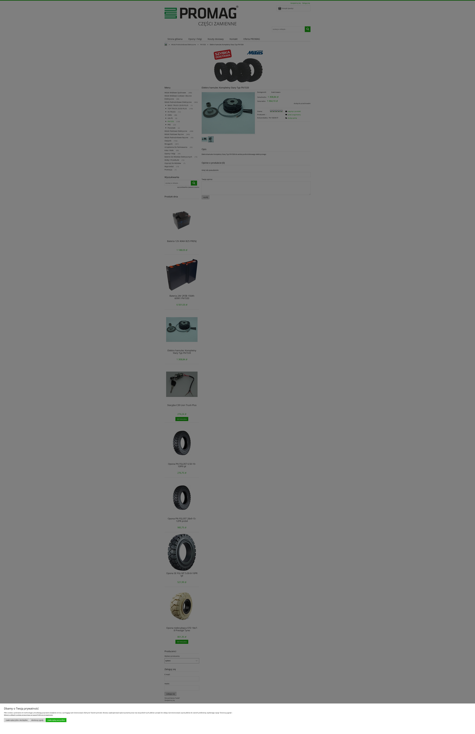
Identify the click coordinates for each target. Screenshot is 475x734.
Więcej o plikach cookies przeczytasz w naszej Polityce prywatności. (28, 715)
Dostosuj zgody (37, 720)
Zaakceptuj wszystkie (56, 720)
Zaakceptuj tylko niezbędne (17, 720)
